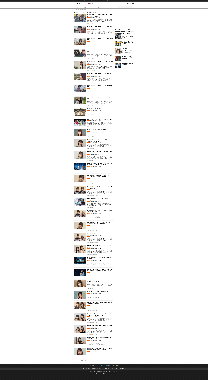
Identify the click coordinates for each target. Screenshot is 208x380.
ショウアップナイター (107, 0)
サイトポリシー (101, 368)
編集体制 (106, 368)
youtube (133, 3)
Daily (120, 31)
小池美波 (89, 242)
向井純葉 (93, 58)
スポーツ (85, 7)
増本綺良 (97, 322)
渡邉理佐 (89, 207)
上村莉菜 (89, 254)
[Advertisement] (124, 19)
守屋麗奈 (93, 136)
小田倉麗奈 (93, 70)
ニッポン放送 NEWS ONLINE (86, 4)
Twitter (130, 3)
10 (86, 360)
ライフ (94, 7)
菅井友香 (89, 230)
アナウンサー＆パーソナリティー (89, 0)
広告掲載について (123, 368)
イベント (113, 0)
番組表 (81, 0)
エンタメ (76, 7)
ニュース (81, 7)
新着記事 (98, 7)
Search (133, 7)
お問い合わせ (117, 368)
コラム (90, 7)
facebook (127, 3)
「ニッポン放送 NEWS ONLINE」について (88, 368)
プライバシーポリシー (111, 368)
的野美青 (93, 105)
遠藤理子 (93, 46)
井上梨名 (93, 23)
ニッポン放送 (77, 0)
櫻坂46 (89, 23)
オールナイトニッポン (98, 0)
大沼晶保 (97, 195)
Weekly (129, 31)
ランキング (103, 7)
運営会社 (97, 368)
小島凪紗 (93, 93)
